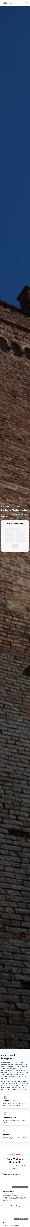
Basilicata (13, 506)
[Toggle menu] (27, 3)
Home (2, 506)
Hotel (7, 506)
